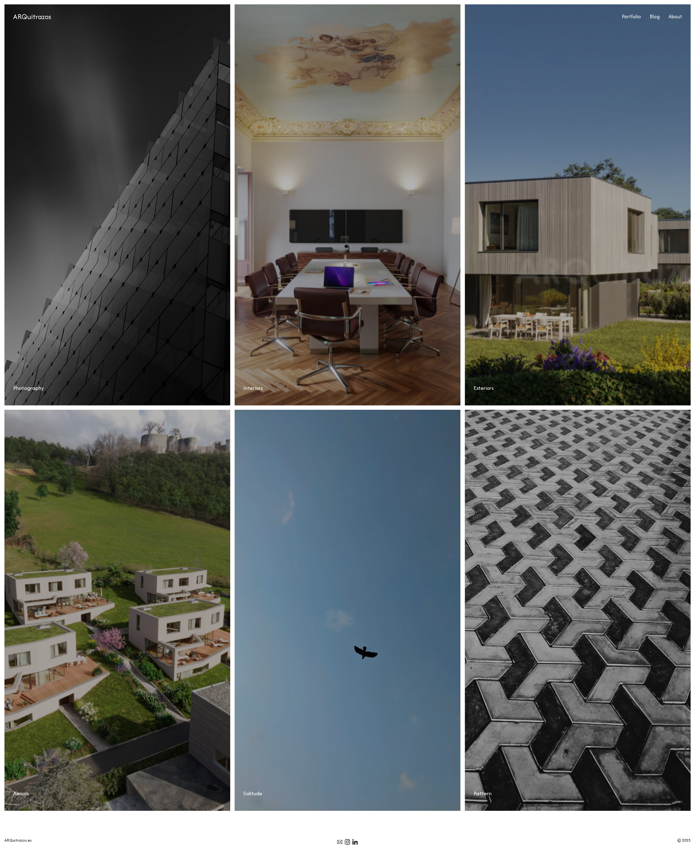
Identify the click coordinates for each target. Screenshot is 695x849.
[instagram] (347, 842)
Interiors (242, 7)
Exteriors (472, 7)
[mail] (339, 842)
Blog (655, 16)
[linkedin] (355, 842)
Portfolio (631, 16)
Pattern (472, 413)
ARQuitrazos (32, 16)
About (675, 16)
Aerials (10, 413)
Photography (16, 7)
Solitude (242, 413)
